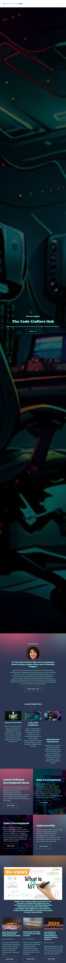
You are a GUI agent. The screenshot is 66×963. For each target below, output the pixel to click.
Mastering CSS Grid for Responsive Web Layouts (31, 933)
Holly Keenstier (50, 942)
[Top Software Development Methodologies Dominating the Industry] (53, 923)
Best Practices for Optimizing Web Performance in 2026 (11, 934)
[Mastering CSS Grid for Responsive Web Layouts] (33, 923)
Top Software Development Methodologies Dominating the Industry (50, 935)
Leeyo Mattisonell (9, 939)
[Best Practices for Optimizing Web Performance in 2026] (12, 923)
